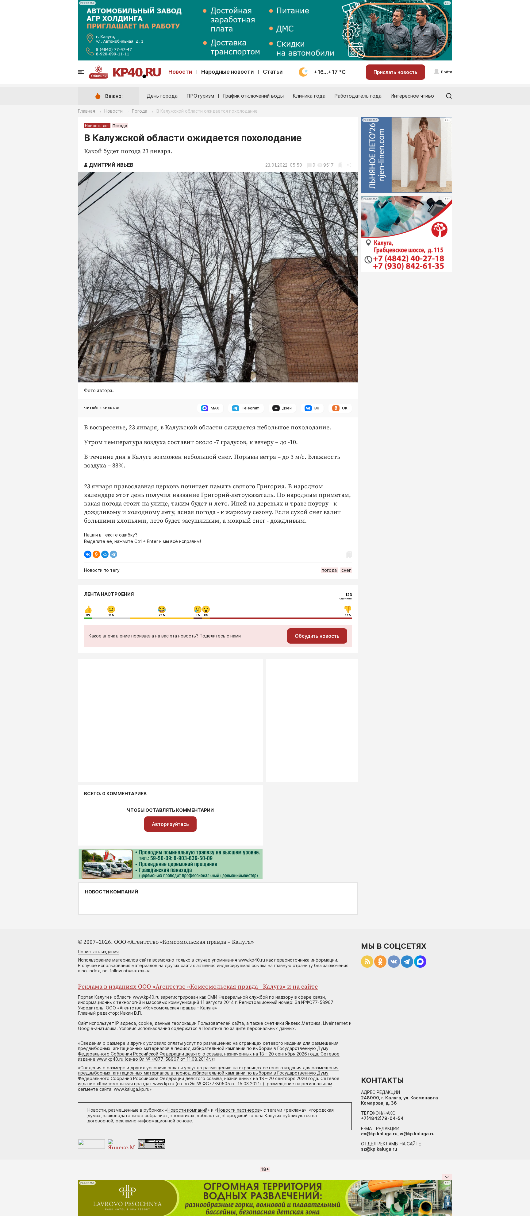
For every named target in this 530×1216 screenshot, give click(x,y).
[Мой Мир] (105, 554)
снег (346, 570)
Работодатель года (358, 96)
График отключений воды (253, 96)
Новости (180, 71)
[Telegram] (113, 554)
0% (88, 615)
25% (162, 615)
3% (198, 615)
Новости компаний (111, 892)
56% (348, 615)
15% (111, 615)
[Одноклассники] (96, 554)
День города (162, 96)
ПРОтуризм (200, 96)
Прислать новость (395, 72)
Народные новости (227, 71)
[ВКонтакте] (87, 554)
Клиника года (309, 96)
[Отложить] (340, 165)
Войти (446, 72)
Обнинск (98, 76)
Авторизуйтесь (170, 824)
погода (329, 570)
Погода (139, 111)
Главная (86, 111)
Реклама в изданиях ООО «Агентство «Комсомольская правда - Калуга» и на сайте (198, 987)
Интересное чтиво (412, 96)
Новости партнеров (238, 1110)
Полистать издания (98, 951)
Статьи (273, 71)
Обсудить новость (317, 636)
